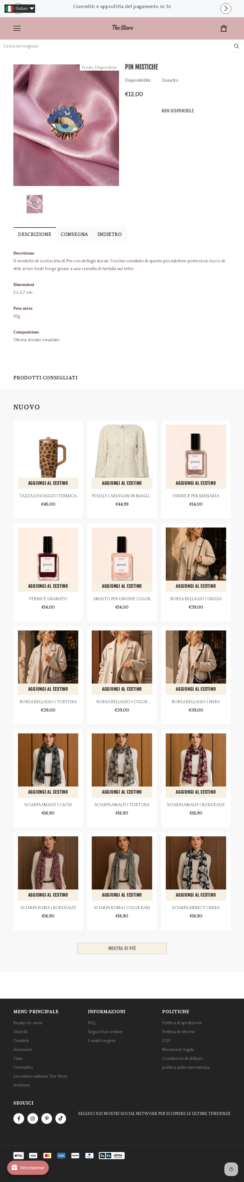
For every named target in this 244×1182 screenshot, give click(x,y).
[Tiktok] (60, 1118)
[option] (122, 6)
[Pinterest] (46, 1118)
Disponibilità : (138, 80)
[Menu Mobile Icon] (17, 28)
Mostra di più (122, 948)
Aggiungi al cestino (48, 483)
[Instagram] (32, 1118)
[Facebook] (18, 1118)
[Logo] (122, 28)
